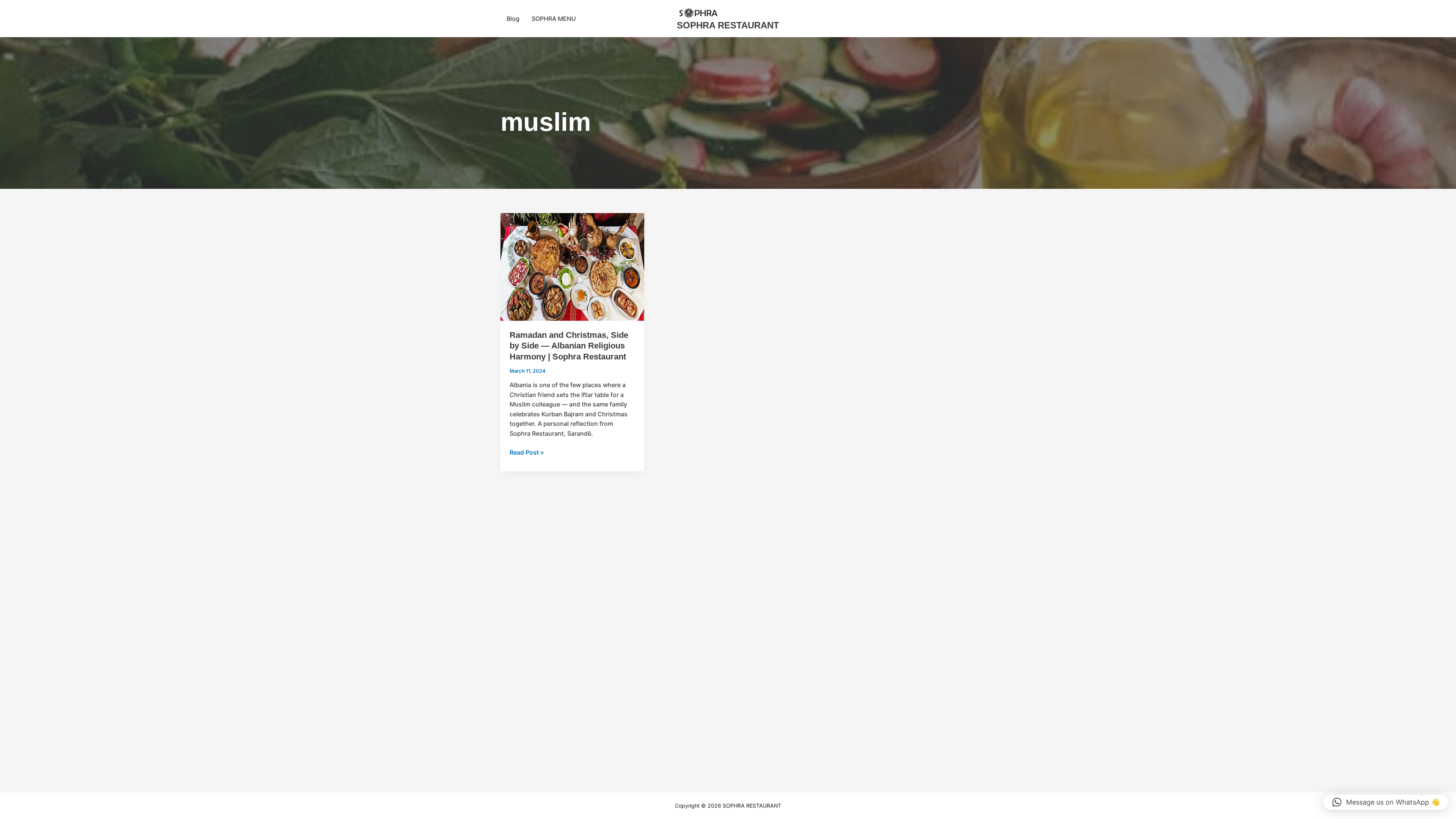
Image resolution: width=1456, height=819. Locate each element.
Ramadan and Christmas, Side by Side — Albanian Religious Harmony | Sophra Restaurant (569, 345)
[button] (1385, 802)
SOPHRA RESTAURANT (728, 25)
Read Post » (527, 452)
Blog (513, 18)
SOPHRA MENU (554, 18)
